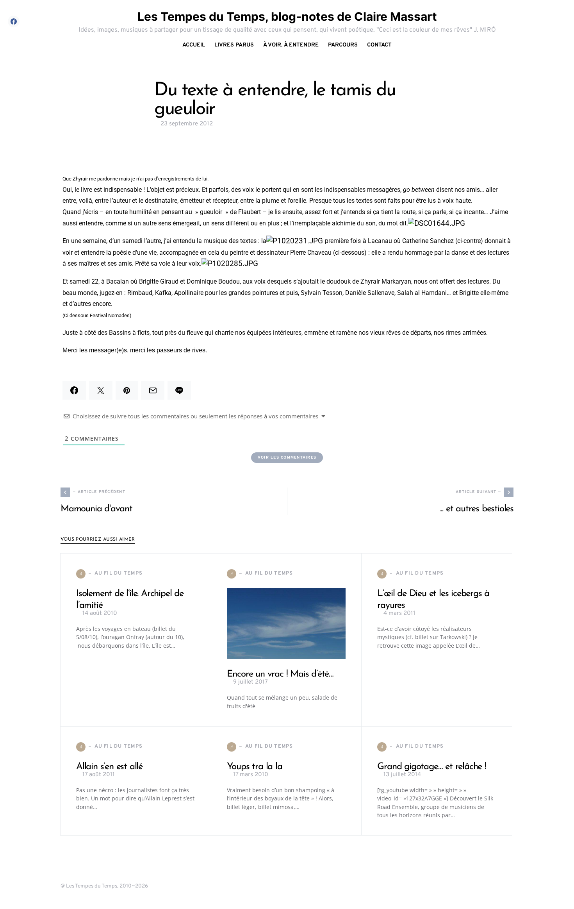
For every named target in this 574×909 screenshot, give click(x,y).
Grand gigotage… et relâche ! (431, 766)
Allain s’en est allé (109, 766)
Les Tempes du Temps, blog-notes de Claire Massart (287, 16)
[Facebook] (14, 21)
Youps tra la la (254, 766)
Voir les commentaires (287, 457)
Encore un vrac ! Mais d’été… (280, 674)
